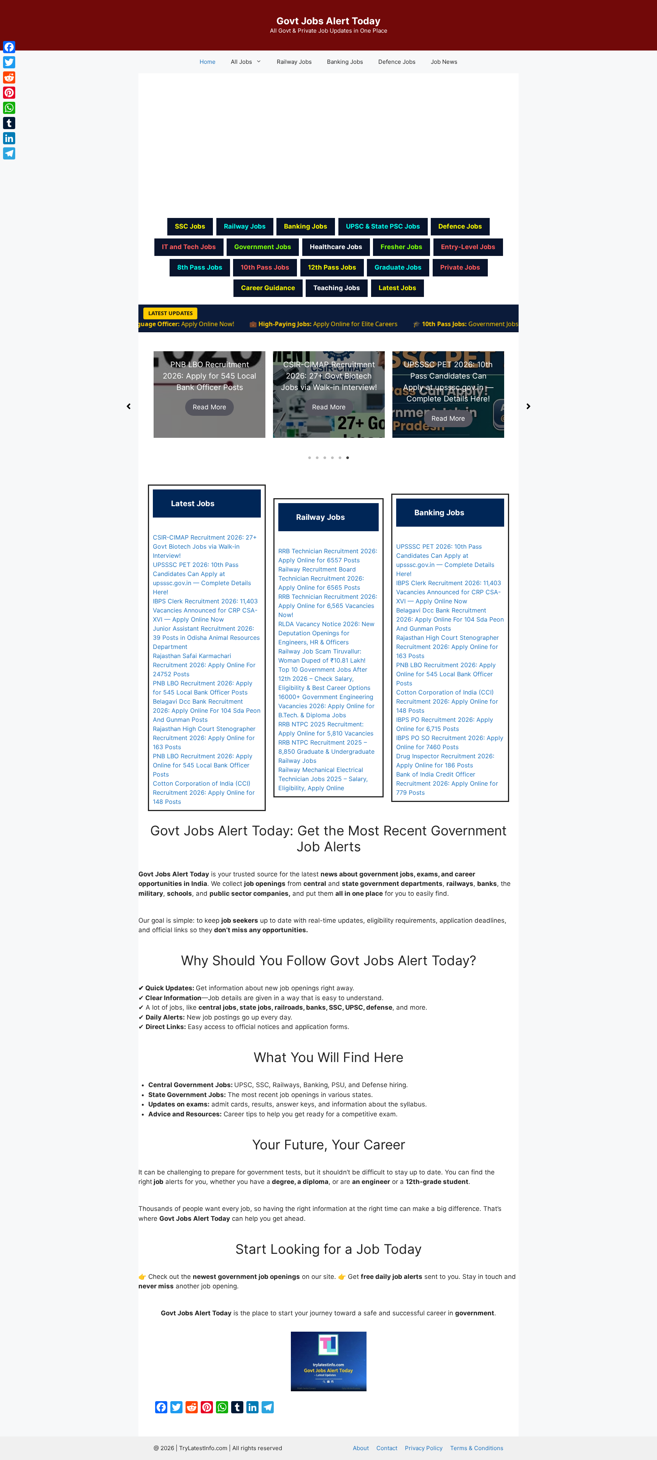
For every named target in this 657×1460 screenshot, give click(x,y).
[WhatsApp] (9, 107)
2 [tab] (317, 458)
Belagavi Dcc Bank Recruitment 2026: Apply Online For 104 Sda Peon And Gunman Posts (206, 710)
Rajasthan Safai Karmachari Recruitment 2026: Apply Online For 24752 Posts (204, 665)
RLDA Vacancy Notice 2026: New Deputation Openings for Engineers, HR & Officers (326, 633)
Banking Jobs (345, 61)
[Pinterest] (9, 92)
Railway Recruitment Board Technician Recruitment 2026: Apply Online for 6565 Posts (321, 578)
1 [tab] (309, 458)
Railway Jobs (294, 61)
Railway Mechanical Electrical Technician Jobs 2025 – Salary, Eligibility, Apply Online (323, 779)
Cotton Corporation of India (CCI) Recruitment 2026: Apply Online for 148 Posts (204, 792)
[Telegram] (9, 153)
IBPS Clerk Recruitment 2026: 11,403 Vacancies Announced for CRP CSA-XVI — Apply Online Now (205, 610)
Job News (444, 61)
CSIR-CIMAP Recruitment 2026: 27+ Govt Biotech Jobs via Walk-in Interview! (210, 376)
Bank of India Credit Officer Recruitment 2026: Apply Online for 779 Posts (447, 783)
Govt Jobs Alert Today (328, 21)
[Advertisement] (328, 145)
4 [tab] (332, 458)
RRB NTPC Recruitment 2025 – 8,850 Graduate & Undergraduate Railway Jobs (326, 751)
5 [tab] (340, 458)
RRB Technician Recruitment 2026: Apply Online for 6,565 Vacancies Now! (327, 606)
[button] (128, 406)
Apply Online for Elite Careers (328, 324)
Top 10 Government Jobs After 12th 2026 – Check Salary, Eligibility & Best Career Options (324, 678)
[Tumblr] (9, 123)
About (361, 1448)
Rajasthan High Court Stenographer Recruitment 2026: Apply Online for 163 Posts (204, 738)
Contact (386, 1448)
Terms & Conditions (476, 1448)
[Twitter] (9, 62)
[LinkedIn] (9, 138)
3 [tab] (324, 458)
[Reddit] (9, 77)
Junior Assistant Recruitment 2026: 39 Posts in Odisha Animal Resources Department (206, 637)
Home (208, 61)
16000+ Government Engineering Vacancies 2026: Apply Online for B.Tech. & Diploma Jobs (326, 706)
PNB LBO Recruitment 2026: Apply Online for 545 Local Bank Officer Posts (202, 765)
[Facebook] (9, 47)
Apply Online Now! (180, 324)
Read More (209, 407)
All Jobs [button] (241, 61)
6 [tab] (347, 458)
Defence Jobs (397, 61)
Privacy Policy (424, 1448)
